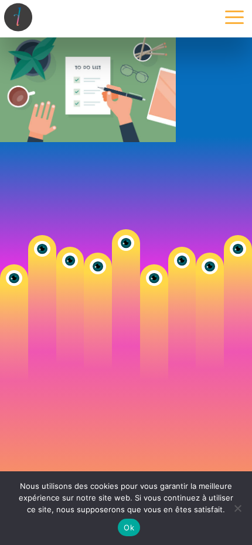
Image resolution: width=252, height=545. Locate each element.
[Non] (237, 508)
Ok (129, 527)
